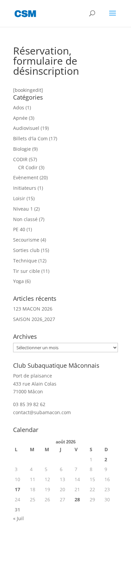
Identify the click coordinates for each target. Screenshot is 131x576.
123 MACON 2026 (32, 308)
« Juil (18, 518)
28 (77, 499)
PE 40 (19, 229)
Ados (18, 107)
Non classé (25, 219)
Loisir (19, 198)
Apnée (20, 118)
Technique (25, 260)
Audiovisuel (26, 128)
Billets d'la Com (30, 138)
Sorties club (26, 250)
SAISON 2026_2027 (34, 319)
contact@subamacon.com (42, 412)
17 (17, 489)
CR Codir (28, 167)
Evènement (25, 177)
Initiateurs (24, 188)
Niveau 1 (23, 209)
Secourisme (26, 240)
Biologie (22, 149)
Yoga (18, 281)
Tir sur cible (26, 271)
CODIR (20, 159)
